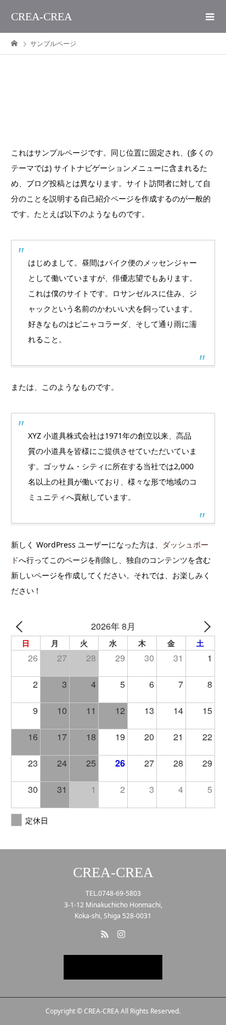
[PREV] (21, 626)
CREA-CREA (41, 16)
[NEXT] (204, 626)
